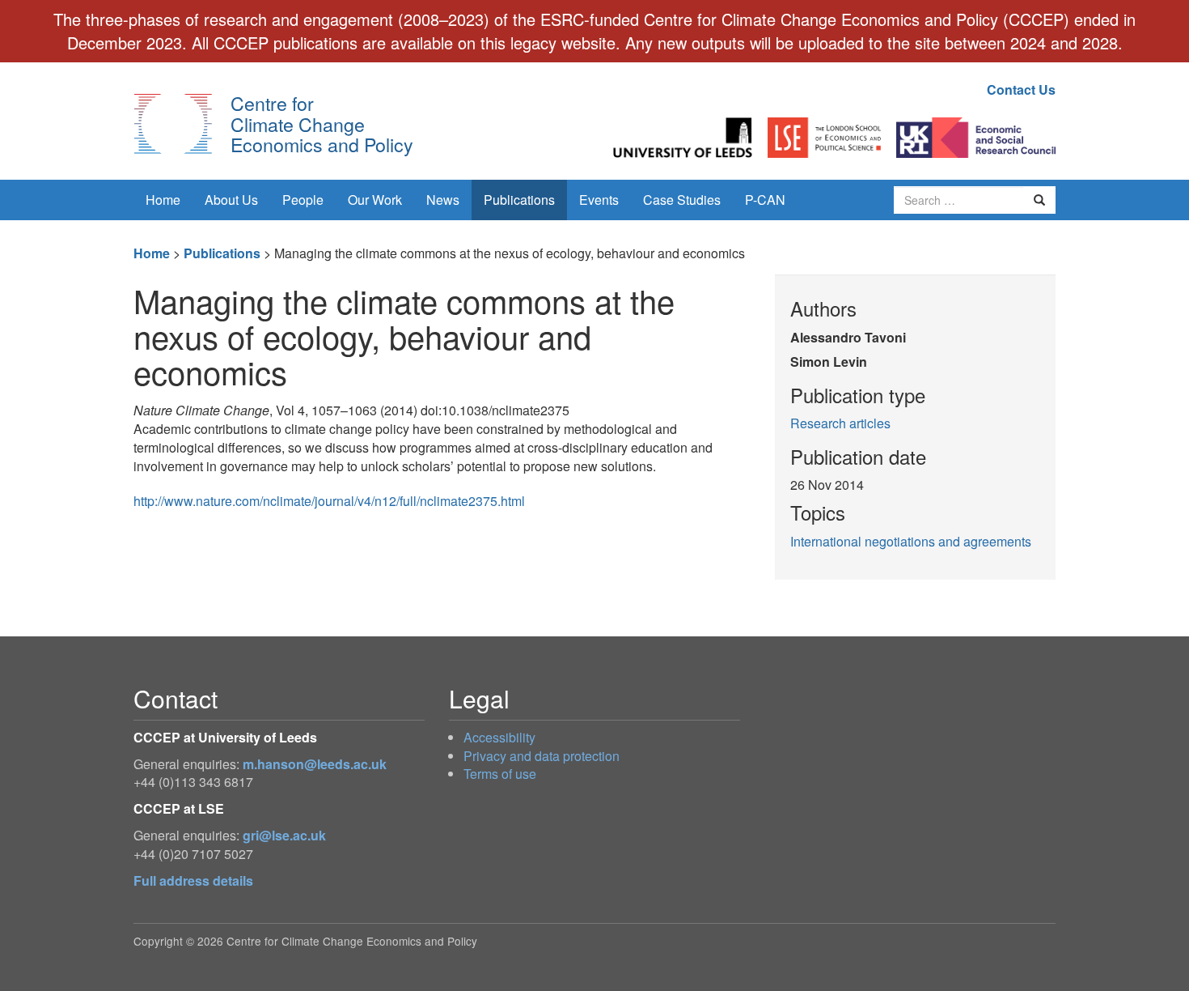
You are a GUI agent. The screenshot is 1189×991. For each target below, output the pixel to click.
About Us (231, 199)
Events (599, 199)
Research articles (840, 423)
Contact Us (1021, 89)
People (303, 199)
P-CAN (765, 199)
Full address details (193, 880)
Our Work (375, 199)
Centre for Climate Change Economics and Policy (322, 123)
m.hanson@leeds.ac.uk (315, 764)
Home (163, 199)
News (442, 199)
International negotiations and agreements (910, 541)
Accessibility (499, 737)
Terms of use (499, 773)
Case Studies (682, 199)
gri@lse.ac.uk (284, 835)
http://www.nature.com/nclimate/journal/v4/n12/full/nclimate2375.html (329, 500)
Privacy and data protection (541, 755)
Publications (519, 199)
